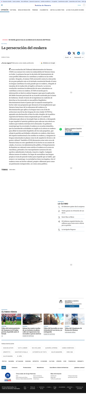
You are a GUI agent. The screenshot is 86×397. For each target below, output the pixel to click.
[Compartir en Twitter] (73, 53)
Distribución (53, 376)
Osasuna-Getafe (8, 348)
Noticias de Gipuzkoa (38, 377)
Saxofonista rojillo (21, 352)
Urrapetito (6, 352)
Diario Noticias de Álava (21, 377)
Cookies (49, 387)
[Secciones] (2, 5)
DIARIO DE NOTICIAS (28, 336)
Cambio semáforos (68, 348)
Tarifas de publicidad (56, 379)
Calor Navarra (8, 356)
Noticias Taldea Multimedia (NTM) (24, 379)
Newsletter (40, 367)
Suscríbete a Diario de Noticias (59, 367)
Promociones (27, 367)
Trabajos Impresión (72, 376)
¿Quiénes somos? (79, 367)
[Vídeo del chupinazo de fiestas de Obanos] (75, 319)
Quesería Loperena (51, 348)
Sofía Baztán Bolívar (70, 332)
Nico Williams (36, 348)
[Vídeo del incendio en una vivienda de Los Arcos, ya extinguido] (53, 319)
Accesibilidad (62, 387)
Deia (17, 376)
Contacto (14, 367)
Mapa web (53, 377)
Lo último (63, 203)
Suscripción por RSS (72, 377)
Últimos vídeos (9, 311)
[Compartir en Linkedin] (78, 53)
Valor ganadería (56, 352)
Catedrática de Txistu (39, 352)
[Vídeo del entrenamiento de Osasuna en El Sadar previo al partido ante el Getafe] (11, 319)
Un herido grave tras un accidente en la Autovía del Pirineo (29, 40)
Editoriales (12, 169)
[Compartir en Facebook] (69, 53)
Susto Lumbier (22, 348)
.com (3, 367)
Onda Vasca (36, 379)
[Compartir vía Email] (83, 53)
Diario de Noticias (37, 376)
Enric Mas (70, 352)
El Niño (19, 356)
